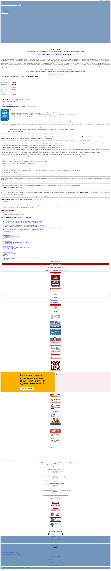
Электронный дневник (7, 231)
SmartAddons (12, 568)
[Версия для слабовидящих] (105, 0)
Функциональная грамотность (9, 243)
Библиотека (5, 254)
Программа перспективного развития (11, 236)
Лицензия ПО (3, 568)
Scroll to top (3, 569)
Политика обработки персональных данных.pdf (9, 552)
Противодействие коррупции (9, 258)
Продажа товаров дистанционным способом (13, 214)
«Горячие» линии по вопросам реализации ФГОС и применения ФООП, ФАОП (55, 495)
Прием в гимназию (7, 232)
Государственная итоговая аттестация (11, 233)
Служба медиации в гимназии (9, 248)
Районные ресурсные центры (9, 253)
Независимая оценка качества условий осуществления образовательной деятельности (21, 257)
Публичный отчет (6, 255)
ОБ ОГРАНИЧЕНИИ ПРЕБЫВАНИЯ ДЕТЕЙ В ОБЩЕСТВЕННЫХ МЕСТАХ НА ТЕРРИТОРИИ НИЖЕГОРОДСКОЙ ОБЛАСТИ (55, 71)
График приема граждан (55, 264)
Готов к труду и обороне (8, 250)
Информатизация (7, 237)
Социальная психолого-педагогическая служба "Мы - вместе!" (16, 247)
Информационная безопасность (10, 238)
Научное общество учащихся (9, 252)
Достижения (5, 240)
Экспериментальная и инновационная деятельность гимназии (16, 242)
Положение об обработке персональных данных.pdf (11, 554)
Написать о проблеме (27, 388)
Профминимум (6, 244)
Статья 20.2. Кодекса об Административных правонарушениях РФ (19, 207)
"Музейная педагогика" (55, 562)
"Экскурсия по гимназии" (55, 556)
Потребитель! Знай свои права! (10, 213)
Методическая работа (7, 241)
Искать (19, 5)
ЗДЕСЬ (22, 131)
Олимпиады (5, 249)
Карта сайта (5, 259)
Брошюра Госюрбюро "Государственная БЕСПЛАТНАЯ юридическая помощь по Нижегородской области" (32, 116)
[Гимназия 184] (7, 2)
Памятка (5, 201)
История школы (6, 235)
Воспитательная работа (8, 246)
